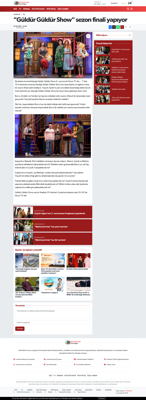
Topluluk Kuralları (64, 392)
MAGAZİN (88, 390)
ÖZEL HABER (62, 9)
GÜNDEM (108, 390)
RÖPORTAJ (51, 9)
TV (20, 9)
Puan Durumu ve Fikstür (24, 364)
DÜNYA (98, 390)
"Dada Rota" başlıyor (49, 293)
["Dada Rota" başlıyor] (53, 284)
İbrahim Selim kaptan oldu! (77, 269)
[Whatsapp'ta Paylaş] (118, 27)
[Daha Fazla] (122, 27)
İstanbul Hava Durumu (54, 359)
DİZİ (15, 9)
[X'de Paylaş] (114, 27)
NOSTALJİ (78, 390)
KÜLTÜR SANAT (38, 9)
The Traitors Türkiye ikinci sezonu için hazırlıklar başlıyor (25, 295)
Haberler (16, 14)
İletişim (39, 392)
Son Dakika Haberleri (83, 364)
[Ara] (128, 9)
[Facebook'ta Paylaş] (110, 27)
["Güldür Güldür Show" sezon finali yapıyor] (52, 55)
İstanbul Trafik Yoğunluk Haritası (118, 359)
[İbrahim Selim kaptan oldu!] (78, 260)
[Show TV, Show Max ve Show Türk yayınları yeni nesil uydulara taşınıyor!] (53, 260)
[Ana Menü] (131, 9)
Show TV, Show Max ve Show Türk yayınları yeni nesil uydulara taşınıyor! (52, 271)
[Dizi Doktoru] (21, 3)
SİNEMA (26, 9)
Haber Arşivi (111, 364)
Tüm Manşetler (51, 364)
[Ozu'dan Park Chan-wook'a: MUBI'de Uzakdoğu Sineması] (78, 284)
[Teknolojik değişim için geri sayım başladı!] (27, 260)
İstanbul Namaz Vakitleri (85, 359)
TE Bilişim (128, 391)
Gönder (20, 329)
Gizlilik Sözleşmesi (23, 392)
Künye (50, 392)
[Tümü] (130, 35)
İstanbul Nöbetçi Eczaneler (25, 359)
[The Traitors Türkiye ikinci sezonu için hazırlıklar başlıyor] (27, 284)
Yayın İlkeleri (81, 392)
